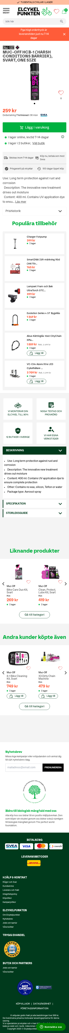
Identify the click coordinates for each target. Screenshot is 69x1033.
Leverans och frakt (11, 890)
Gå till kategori (34, 614)
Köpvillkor (7, 898)
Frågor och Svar (10, 882)
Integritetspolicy (10, 894)
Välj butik (38, 143)
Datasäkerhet (42, 1004)
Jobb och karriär (10, 923)
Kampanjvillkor (9, 902)
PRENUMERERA (53, 767)
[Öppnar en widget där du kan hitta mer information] (51, 1027)
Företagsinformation (34, 1008)
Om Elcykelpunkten (11, 915)
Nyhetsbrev (8, 919)
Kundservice (8, 886)
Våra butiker (8, 927)
